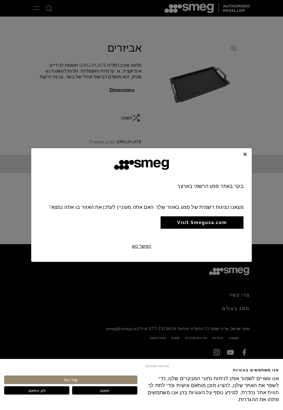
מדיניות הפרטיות (157, 365)
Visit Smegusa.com (202, 222)
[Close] (245, 153)
